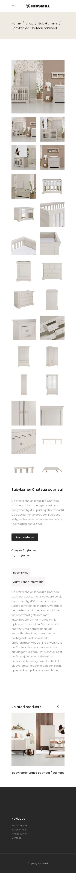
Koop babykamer (25, 537)
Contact (16, 837)
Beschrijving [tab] (20, 572)
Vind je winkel (19, 833)
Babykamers (47, 23)
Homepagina (19, 825)
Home (16, 23)
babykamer (22, 555)
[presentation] (58, 706)
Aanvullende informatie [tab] (28, 582)
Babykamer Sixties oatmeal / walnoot (38, 773)
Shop (29, 23)
